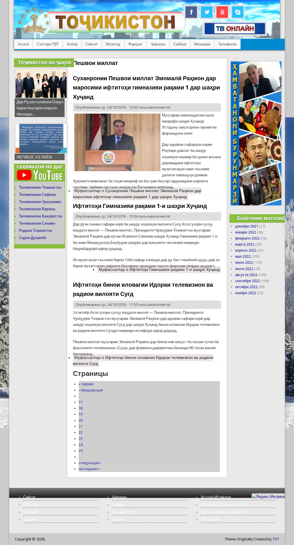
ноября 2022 (245, 293)
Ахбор (72, 44)
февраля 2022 (247, 238)
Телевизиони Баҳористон (40, 216)
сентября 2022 (247, 281)
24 (81, 445)
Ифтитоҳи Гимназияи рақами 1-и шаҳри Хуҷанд (140, 205)
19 (81, 414)
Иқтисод (113, 44)
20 (81, 420)
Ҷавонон (158, 44)
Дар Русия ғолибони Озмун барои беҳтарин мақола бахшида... (40, 108)
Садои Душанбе (32, 238)
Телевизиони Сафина (37, 194)
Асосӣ (23, 44)
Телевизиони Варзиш (37, 209)
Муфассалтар (137, 193)
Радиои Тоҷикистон (35, 230)
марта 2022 (244, 244)
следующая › (90, 463)
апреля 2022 (245, 250)
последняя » (89, 469)
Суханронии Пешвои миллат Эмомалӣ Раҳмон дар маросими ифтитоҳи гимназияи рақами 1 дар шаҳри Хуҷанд (146, 87)
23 (81, 439)
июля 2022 (244, 269)
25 (81, 451)
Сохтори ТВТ (48, 44)
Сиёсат (92, 44)
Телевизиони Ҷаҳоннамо (40, 202)
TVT (275, 539)
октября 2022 (246, 287)
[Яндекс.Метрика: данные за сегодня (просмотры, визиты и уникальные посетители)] (268, 497)
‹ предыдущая (91, 390)
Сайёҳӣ (179, 44)
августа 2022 (246, 275)
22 (81, 432)
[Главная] (102, 33)
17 (81, 402)
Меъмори (202, 44)
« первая (86, 384)
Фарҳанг (135, 44)
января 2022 (245, 232)
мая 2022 (243, 256)
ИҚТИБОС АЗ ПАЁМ (34, 157)
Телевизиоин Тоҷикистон (40, 187)
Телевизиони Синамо (37, 223)
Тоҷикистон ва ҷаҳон (44, 62)
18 (81, 408)
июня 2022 (244, 262)
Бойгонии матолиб (261, 218)
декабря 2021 (246, 226)
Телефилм (227, 44)
